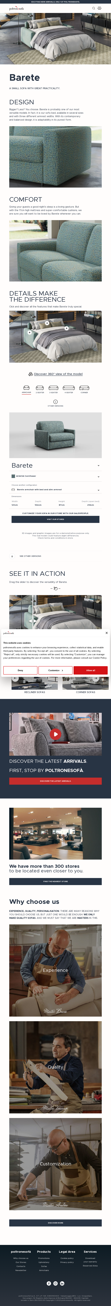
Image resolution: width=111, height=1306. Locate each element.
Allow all (90, 670)
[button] (55, 519)
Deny (20, 670)
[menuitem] (20, 1258)
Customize (53, 670)
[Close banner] (107, 633)
